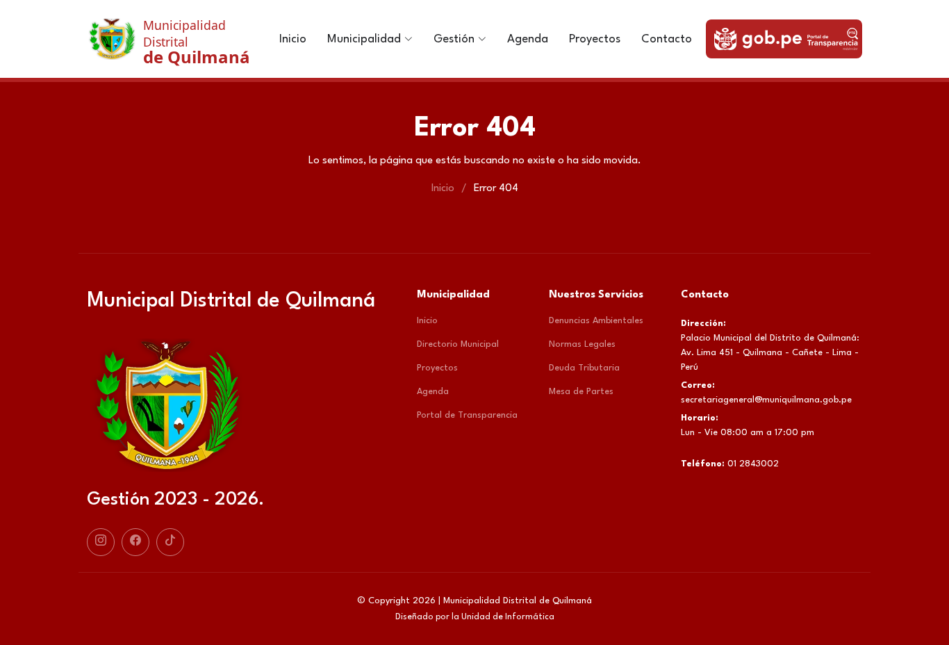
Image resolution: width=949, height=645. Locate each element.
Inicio (292, 39)
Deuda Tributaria (584, 368)
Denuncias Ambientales (596, 320)
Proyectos (594, 39)
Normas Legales (582, 344)
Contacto (666, 39)
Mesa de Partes (581, 391)
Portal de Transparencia (467, 415)
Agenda (527, 39)
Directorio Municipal (458, 344)
